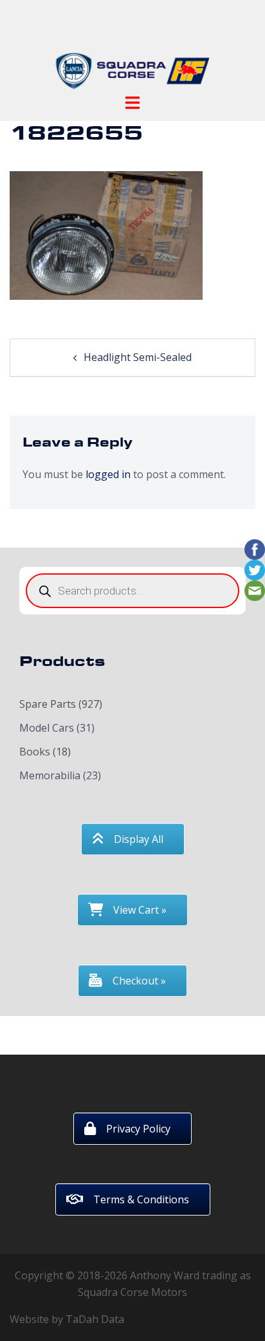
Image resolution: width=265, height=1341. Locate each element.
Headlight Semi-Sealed (138, 357)
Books (34, 751)
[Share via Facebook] (254, 549)
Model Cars (46, 728)
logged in (108, 474)
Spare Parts (47, 704)
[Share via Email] (254, 590)
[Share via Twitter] (254, 569)
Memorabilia (49, 775)
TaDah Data (95, 1319)
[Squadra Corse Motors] (132, 50)
